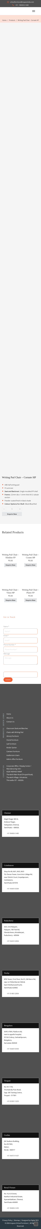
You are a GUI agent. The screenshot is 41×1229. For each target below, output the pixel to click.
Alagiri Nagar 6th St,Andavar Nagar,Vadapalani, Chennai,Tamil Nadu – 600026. (11, 823)
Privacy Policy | (7, 1220)
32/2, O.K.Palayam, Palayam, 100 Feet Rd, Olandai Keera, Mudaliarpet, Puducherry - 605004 (14, 931)
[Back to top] (36, 1224)
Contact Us (10, 722)
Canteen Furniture (13, 751)
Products (12, 20)
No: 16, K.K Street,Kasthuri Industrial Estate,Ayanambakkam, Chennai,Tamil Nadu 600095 (13, 1198)
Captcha (7, 667)
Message (6, 654)
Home (4, 20)
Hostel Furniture (12, 740)
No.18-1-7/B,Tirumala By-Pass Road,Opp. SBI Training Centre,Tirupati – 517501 (13, 1091)
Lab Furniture (11, 744)
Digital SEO (35, 1220)
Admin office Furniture (14, 759)
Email (6, 636)
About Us (9, 718)
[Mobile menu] (33, 11)
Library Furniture (12, 736)
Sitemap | (17, 1220)
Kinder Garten (11, 748)
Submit (8, 680)
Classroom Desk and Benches (17, 728)
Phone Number (9, 645)
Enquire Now (12, 514)
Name (6, 626)
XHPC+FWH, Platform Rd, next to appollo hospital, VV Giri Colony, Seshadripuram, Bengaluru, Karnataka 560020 (15, 1037)
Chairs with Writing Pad (14, 732)
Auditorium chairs (13, 755)
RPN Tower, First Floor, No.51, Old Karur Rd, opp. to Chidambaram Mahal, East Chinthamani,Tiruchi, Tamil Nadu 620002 (20, 983)
